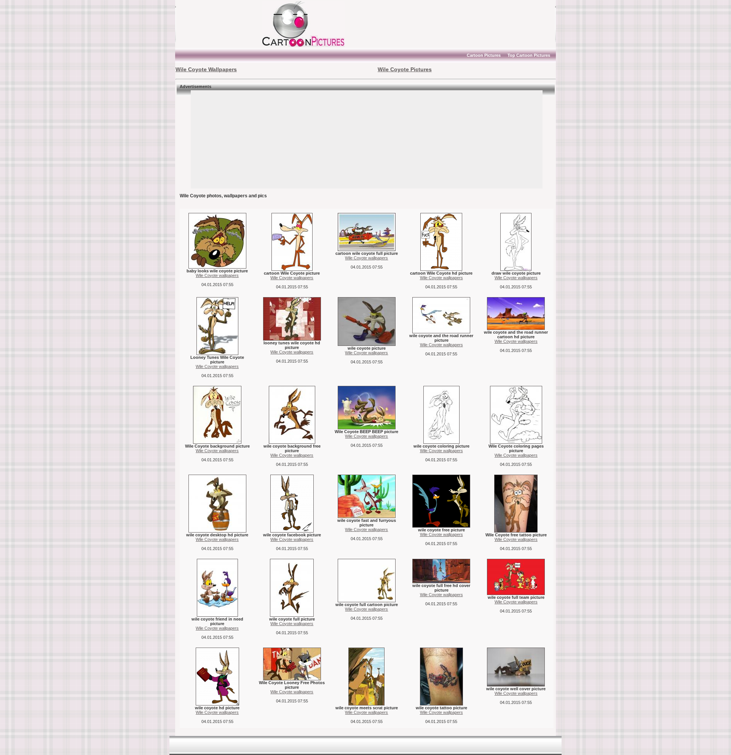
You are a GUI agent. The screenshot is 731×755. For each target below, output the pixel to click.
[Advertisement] (223, 24)
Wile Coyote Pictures (405, 69)
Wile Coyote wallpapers (217, 275)
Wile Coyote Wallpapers (206, 69)
